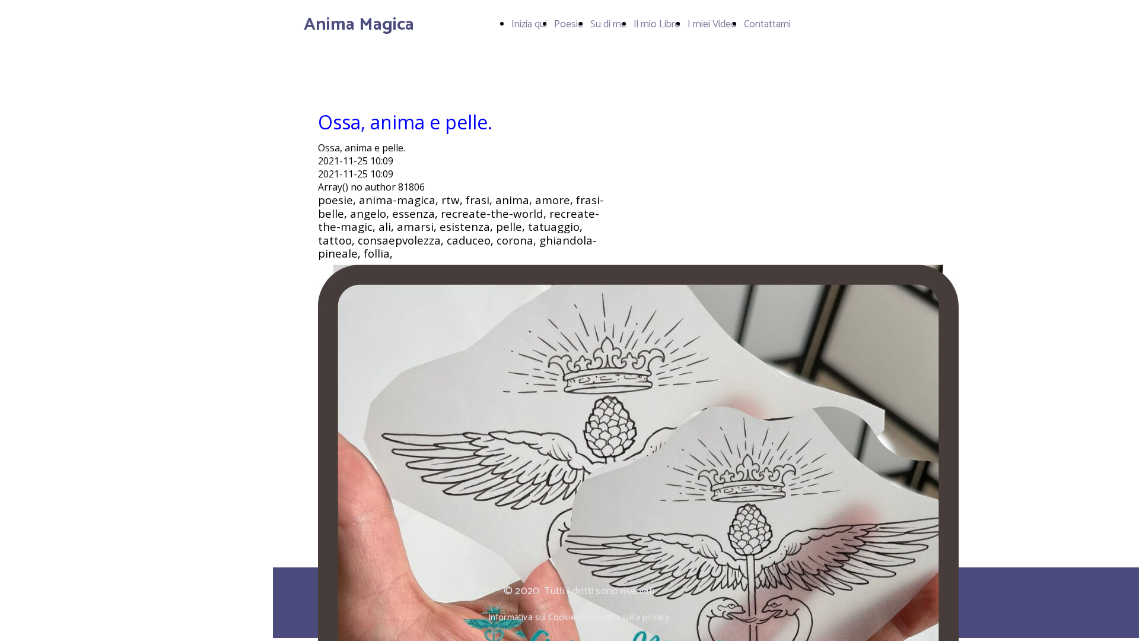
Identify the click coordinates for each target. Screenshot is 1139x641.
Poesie (568, 24)
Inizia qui (529, 24)
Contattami (767, 24)
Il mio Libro (657, 24)
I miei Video (712, 24)
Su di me (608, 24)
